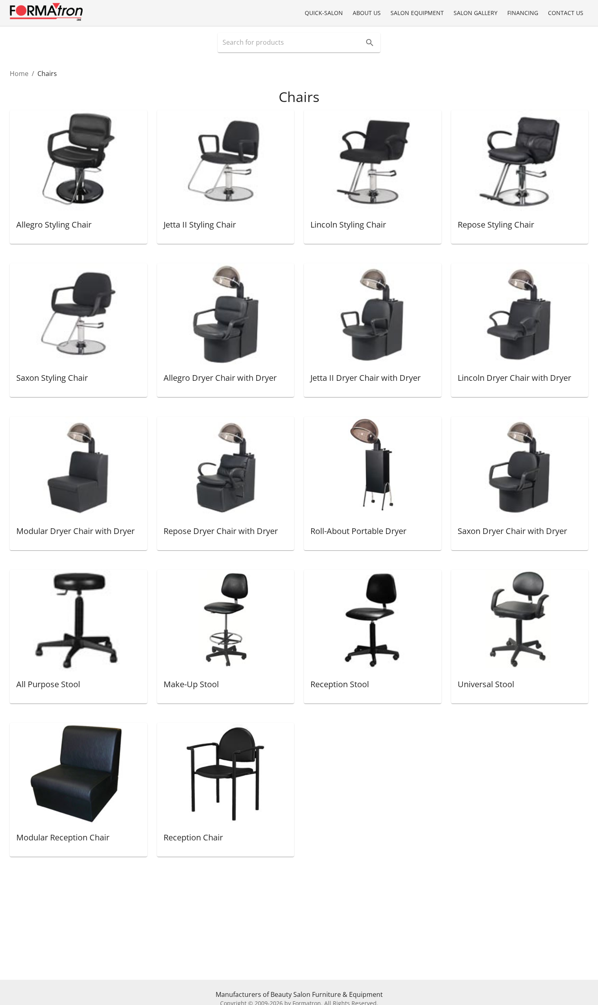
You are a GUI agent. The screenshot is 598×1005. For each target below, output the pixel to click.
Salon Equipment (417, 13)
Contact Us (565, 13)
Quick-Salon (324, 13)
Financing (522, 13)
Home (19, 73)
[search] (370, 43)
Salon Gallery (476, 13)
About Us (367, 13)
